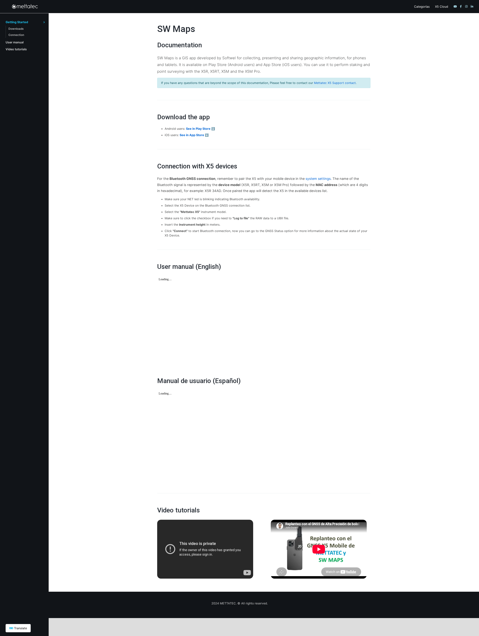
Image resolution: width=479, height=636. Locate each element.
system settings (318, 179)
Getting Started (17, 22)
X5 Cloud (441, 6)
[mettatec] (28, 6)
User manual (15, 42)
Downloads (16, 28)
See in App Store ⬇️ (194, 135)
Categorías (422, 6)
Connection (16, 35)
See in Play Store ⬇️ (200, 128)
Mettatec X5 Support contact (335, 83)
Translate (20, 628)
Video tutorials (16, 49)
